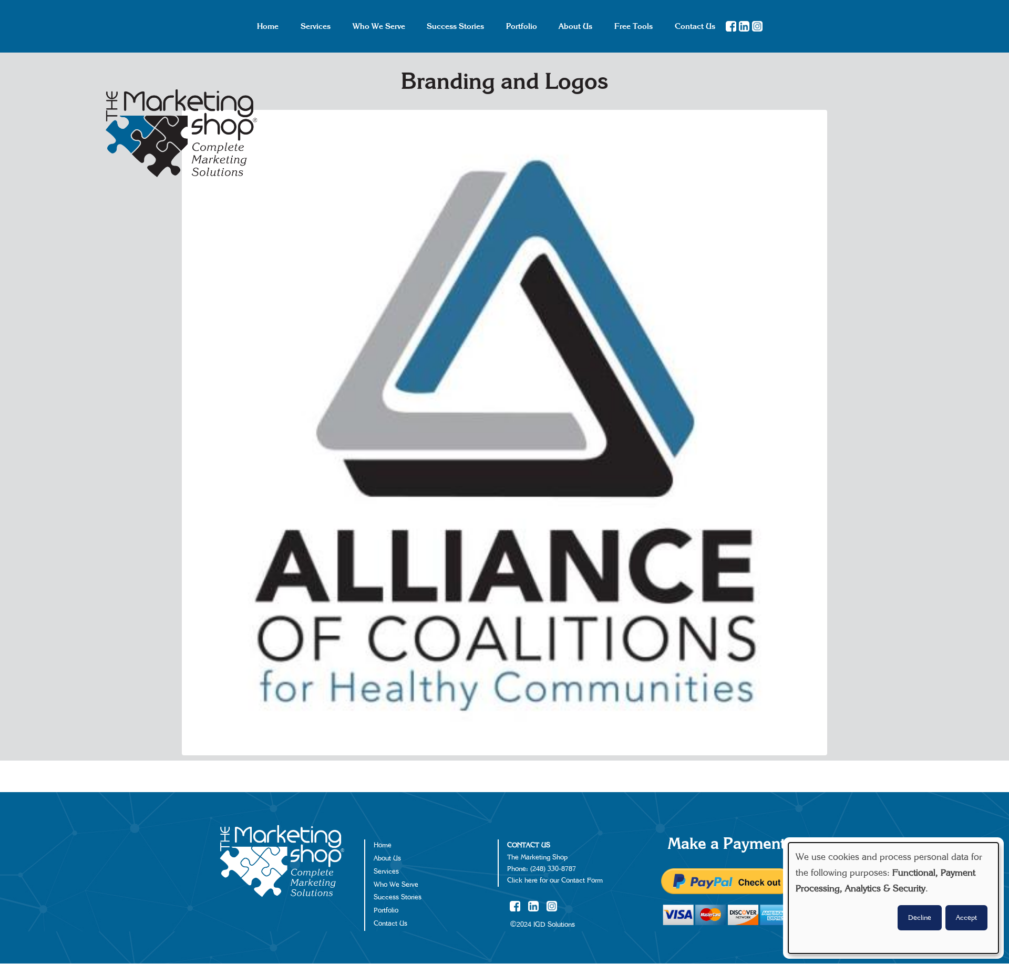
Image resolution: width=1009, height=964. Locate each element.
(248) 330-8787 (553, 869)
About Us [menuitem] (575, 26)
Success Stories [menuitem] (455, 26)
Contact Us (390, 923)
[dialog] (893, 898)
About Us (387, 858)
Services (386, 871)
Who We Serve (396, 884)
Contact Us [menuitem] (695, 26)
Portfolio (386, 910)
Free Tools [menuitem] (633, 26)
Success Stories (397, 897)
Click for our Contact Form (555, 880)
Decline (919, 918)
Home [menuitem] (268, 26)
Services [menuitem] (316, 26)
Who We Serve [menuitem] (379, 26)
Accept (966, 918)
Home (383, 845)
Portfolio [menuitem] (521, 26)
